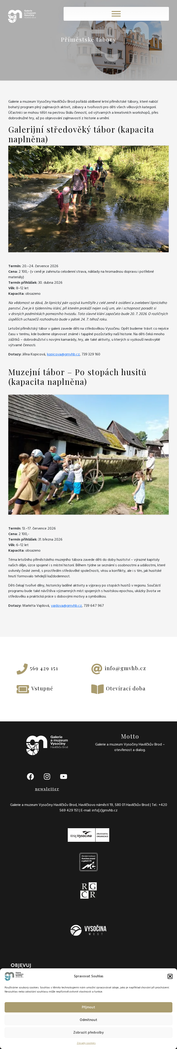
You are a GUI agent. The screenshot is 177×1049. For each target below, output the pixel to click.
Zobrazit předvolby (88, 1032)
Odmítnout (88, 1020)
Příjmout (88, 1007)
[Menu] (116, 14)
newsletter (47, 788)
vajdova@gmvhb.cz (66, 606)
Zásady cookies (86, 1043)
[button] (170, 976)
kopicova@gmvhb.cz (63, 354)
